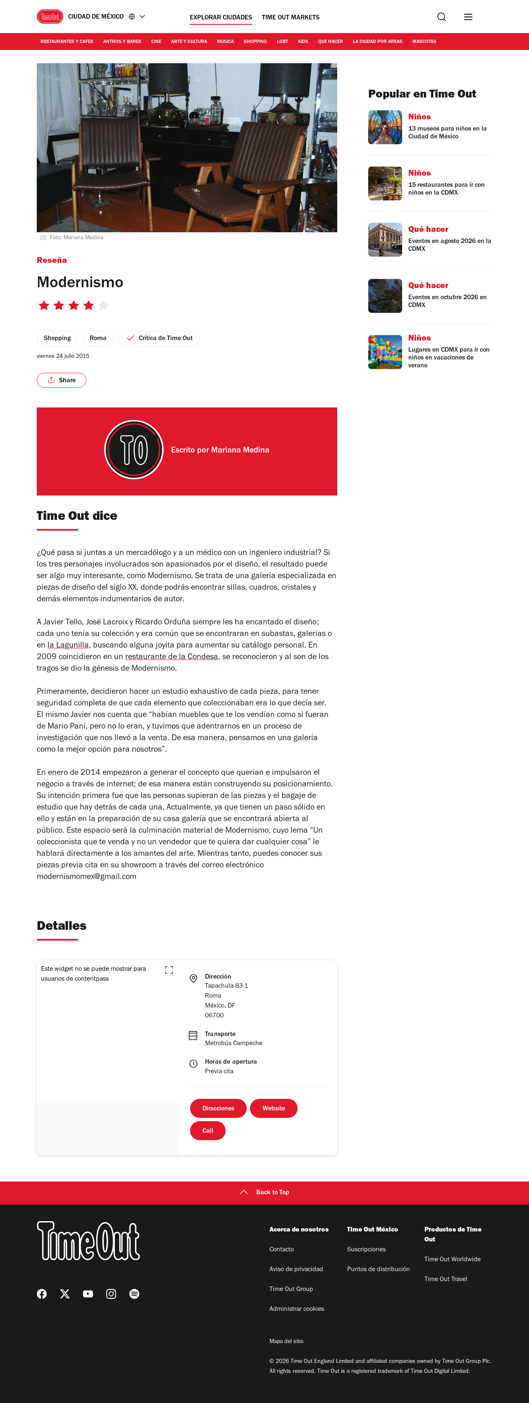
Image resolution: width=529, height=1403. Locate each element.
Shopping (255, 42)
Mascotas (424, 42)
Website (273, 1109)
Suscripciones (366, 1250)
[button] (169, 970)
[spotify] (134, 1294)
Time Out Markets (290, 18)
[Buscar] (441, 17)
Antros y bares (122, 42)
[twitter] (65, 1294)
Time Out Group (291, 1289)
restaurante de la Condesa (171, 658)
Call (208, 1131)
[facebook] (42, 1294)
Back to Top (272, 1193)
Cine (156, 42)
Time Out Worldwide (452, 1260)
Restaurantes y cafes (67, 42)
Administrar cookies (296, 1309)
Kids (303, 42)
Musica (225, 42)
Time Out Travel (445, 1280)
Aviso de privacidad (296, 1270)
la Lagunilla (68, 646)
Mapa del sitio (286, 1342)
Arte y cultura (189, 42)
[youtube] (88, 1294)
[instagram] (111, 1294)
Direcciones (218, 1109)
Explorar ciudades (221, 18)
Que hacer (330, 42)
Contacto (281, 1250)
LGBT (282, 42)
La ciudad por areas (378, 42)
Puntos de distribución (378, 1270)
